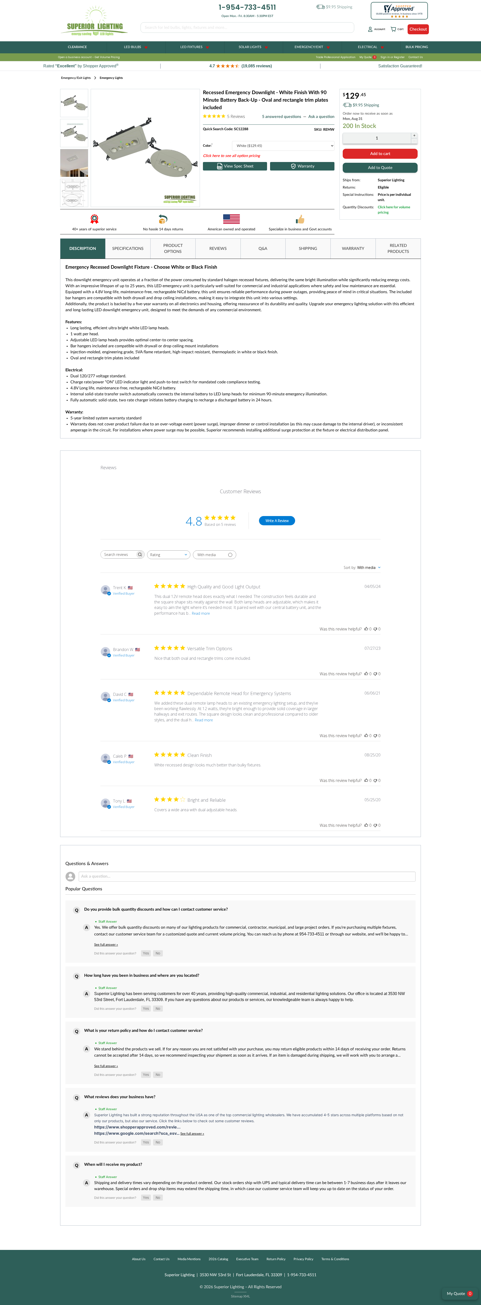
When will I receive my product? (113, 1165)
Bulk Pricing (417, 47)
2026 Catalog (218, 1259)
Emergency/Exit (309, 47)
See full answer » (106, 944)
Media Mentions (189, 1259)
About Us (139, 1259)
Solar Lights (250, 47)
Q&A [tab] (263, 249)
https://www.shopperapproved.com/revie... (137, 1126)
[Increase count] (414, 135)
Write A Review (277, 520)
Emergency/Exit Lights (76, 77)
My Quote (367, 57)
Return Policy (276, 1259)
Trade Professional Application (335, 57)
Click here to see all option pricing (231, 156)
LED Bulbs (132, 47)
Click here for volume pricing (394, 210)
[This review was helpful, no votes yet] (366, 629)
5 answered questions (281, 117)
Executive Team (247, 1259)
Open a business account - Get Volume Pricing (89, 57)
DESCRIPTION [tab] (82, 249)
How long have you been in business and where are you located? (141, 975)
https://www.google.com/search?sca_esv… (137, 1133)
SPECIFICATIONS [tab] (128, 249)
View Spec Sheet (239, 166)
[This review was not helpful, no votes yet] (375, 629)
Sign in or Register (393, 57)
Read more (201, 613)
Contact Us (416, 57)
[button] (240, 66)
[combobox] (168, 554)
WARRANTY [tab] (353, 249)
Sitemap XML (240, 1296)
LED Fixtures (191, 47)
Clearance (77, 47)
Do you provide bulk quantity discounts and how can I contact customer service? (156, 909)
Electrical (367, 47)
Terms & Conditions (335, 1259)
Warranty (306, 166)
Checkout (418, 29)
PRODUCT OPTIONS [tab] (173, 249)
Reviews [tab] (108, 467)
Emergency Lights (111, 77)
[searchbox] (118, 554)
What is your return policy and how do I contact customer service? (143, 1031)
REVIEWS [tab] (218, 249)
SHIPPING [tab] (308, 249)
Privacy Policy (303, 1259)
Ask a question (321, 117)
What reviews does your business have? (119, 1097)
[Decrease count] (414, 141)
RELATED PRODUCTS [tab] (398, 249)
